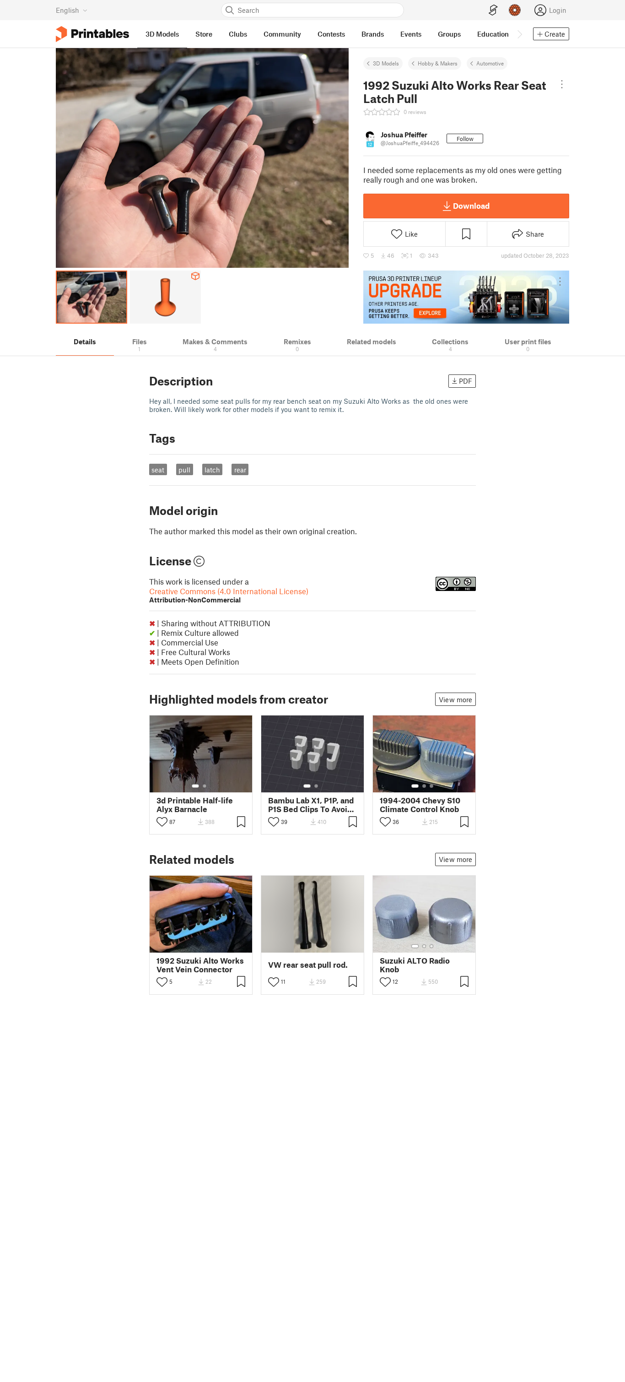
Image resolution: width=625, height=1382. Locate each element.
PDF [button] (465, 381)
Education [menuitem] (493, 34)
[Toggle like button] (161, 821)
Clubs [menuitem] (238, 34)
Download (471, 205)
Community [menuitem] (282, 34)
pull (184, 470)
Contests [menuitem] (331, 34)
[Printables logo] (92, 34)
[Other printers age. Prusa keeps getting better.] (466, 297)
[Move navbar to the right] (519, 34)
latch (212, 470)
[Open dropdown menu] (562, 84)
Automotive (490, 63)
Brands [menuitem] (372, 34)
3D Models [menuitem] (162, 34)
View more (455, 699)
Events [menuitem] (410, 34)
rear (240, 470)
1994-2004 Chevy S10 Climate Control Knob (420, 804)
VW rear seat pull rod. (308, 964)
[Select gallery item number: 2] (204, 786)
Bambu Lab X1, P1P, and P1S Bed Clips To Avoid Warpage (311, 804)
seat (157, 470)
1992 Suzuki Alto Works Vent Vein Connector (200, 965)
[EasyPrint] (493, 10)
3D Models (386, 63)
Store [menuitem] (203, 34)
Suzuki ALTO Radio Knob (415, 965)
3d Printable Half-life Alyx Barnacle (194, 804)
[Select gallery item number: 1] (195, 786)
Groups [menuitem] (449, 34)
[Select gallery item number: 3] (431, 786)
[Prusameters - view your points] (515, 10)
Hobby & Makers (438, 63)
